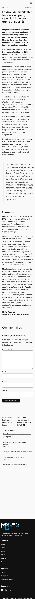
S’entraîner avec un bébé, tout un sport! (15, 464)
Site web (5, 390)
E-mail (5, 381)
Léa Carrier (5, 7)
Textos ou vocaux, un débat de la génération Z (17, 451)
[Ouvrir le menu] (31, 3)
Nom (4, 372)
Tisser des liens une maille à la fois (13, 457)
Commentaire (8, 349)
